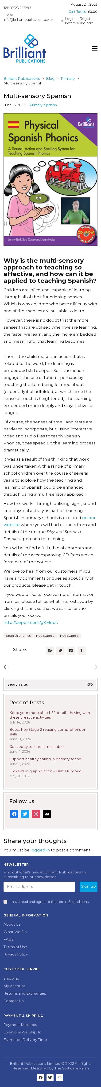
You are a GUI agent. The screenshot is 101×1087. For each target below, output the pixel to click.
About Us (12, 924)
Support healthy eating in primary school (45, 759)
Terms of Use (15, 947)
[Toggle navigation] (94, 48)
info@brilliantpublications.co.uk (29, 20)
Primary (36, 105)
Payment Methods (20, 1024)
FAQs (8, 939)
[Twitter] (60, 651)
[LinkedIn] (71, 651)
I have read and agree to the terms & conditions (49, 902)
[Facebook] (50, 651)
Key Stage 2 (45, 635)
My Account (14, 986)
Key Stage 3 (69, 635)
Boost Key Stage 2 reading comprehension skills (47, 731)
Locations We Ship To (23, 1032)
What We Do (15, 932)
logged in (40, 850)
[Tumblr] (82, 651)
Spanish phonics (18, 635)
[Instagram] (59, 1077)
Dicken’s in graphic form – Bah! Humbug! (45, 771)
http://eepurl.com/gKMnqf (30, 622)
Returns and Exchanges (25, 993)
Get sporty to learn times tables (37, 746)
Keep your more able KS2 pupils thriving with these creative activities (49, 715)
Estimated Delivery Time (25, 1039)
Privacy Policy (16, 954)
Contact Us (13, 1001)
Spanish (50, 105)
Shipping (11, 978)
